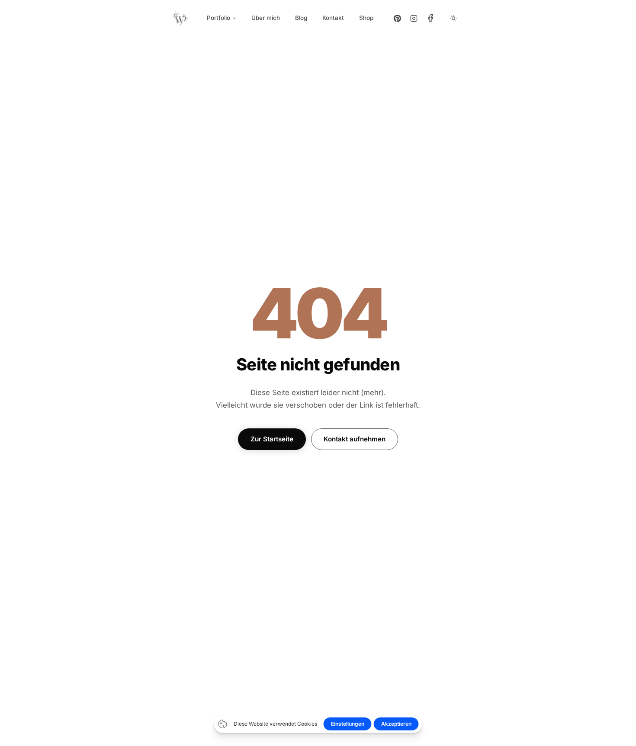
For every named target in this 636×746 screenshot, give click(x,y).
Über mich (265, 17)
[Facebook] (430, 18)
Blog (301, 17)
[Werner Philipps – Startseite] (180, 18)
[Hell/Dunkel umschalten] (453, 18)
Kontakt (333, 17)
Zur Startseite (272, 439)
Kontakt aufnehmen (354, 439)
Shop (366, 17)
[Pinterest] (397, 18)
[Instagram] (414, 18)
